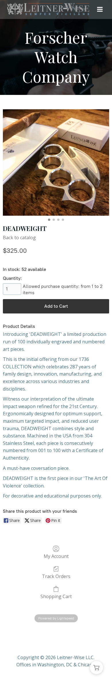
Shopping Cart (56, 596)
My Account (56, 556)
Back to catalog (19, 237)
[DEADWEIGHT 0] (56, 162)
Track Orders (56, 576)
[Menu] (100, 9)
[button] (96, 667)
